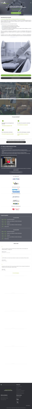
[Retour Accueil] (5, 2)
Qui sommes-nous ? (19, 386)
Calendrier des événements (20, 393)
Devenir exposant (16, 75)
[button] (30, 2)
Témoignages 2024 (3, 399)
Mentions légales (18, 389)
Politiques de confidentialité (20, 390)
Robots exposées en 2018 (4, 398)
